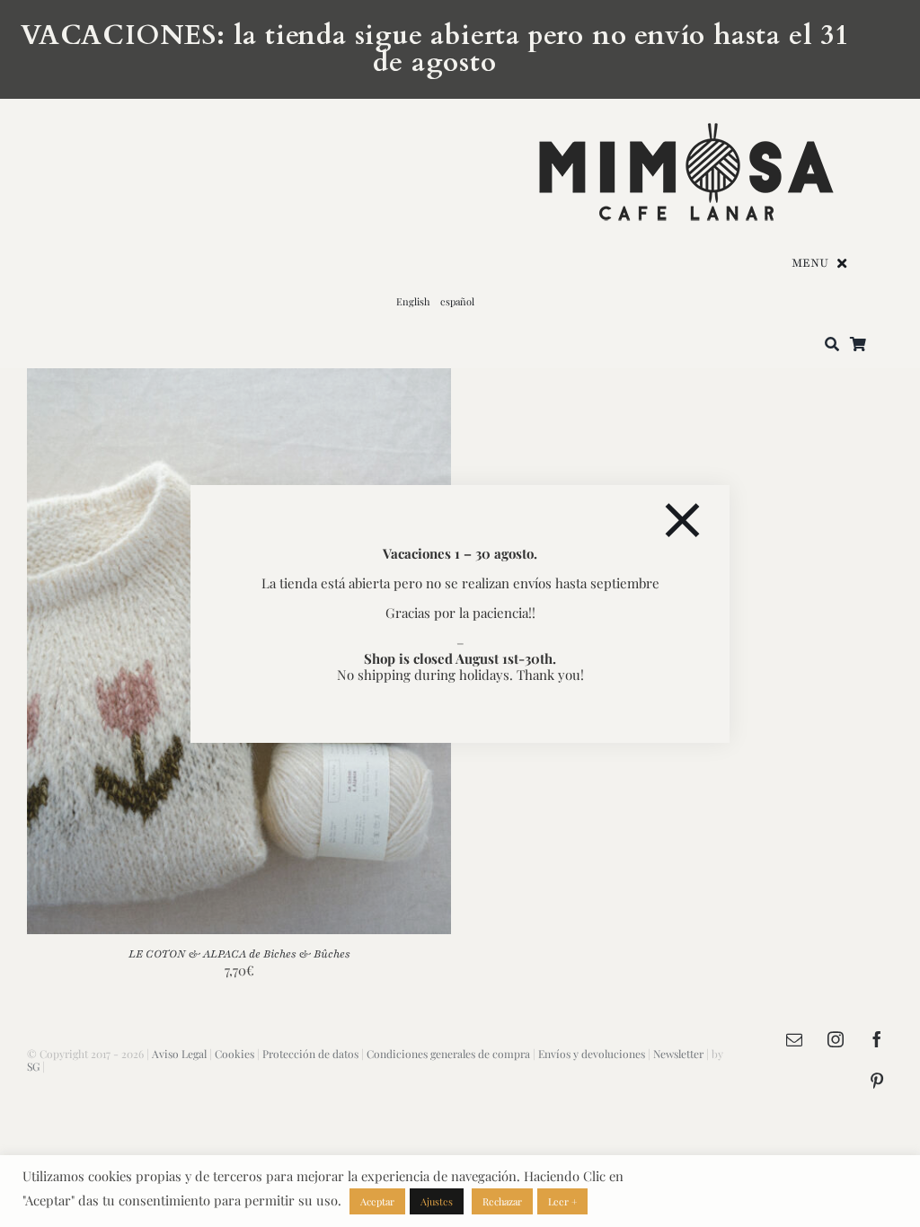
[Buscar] (832, 345)
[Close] (682, 520)
